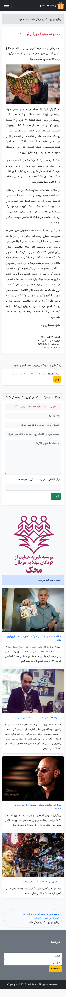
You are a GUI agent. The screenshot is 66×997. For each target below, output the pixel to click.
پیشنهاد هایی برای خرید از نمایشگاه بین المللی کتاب (36, 718)
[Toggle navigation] (7, 5)
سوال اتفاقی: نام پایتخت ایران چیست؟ (39, 479)
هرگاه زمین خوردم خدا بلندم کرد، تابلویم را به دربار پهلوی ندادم (34, 638)
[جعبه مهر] (51, 5)
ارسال (56, 496)
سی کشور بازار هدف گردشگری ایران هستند (40, 881)
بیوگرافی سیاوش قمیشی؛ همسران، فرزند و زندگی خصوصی (37, 806)
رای (57, 379)
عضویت (55, 968)
